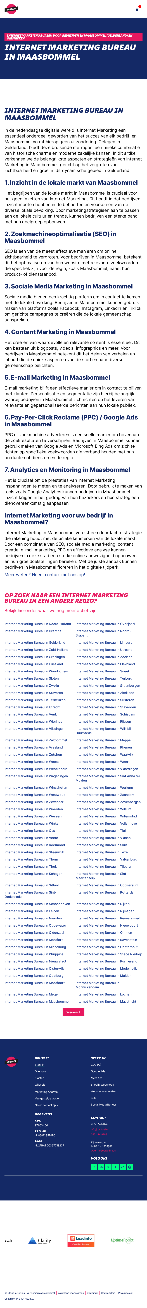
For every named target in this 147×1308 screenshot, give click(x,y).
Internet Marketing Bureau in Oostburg (33, 976)
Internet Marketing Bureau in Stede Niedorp (109, 954)
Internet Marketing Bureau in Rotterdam (106, 892)
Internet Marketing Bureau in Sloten (31, 678)
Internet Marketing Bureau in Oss (29, 831)
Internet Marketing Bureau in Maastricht (106, 1001)
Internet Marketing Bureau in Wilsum (103, 809)
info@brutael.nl (99, 1129)
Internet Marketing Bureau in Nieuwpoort (107, 925)
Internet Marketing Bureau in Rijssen (103, 721)
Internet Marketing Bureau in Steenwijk (34, 852)
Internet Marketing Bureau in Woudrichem (36, 671)
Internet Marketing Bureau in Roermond (34, 845)
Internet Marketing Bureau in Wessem (33, 816)
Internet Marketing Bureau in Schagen (33, 874)
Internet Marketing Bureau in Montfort (33, 940)
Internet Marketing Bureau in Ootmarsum (107, 885)
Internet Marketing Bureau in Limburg (104, 642)
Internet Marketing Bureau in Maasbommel (36, 1001)
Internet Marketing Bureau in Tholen (32, 866)
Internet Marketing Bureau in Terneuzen (34, 700)
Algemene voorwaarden (71, 1292)
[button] (137, 9)
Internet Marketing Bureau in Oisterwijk (34, 968)
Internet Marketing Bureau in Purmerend (106, 961)
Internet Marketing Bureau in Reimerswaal (107, 918)
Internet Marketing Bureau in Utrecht (104, 650)
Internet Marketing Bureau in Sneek (103, 671)
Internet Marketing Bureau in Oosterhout (107, 947)
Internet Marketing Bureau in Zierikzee (105, 693)
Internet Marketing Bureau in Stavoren (33, 693)
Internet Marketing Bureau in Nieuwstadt (35, 961)
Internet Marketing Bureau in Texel (102, 852)
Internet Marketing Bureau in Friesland (33, 664)
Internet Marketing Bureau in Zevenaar (33, 802)
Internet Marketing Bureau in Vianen (103, 838)
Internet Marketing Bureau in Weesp (32, 762)
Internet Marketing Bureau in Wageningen (36, 776)
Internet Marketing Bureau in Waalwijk (104, 754)
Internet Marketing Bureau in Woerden (33, 809)
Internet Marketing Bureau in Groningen (34, 657)
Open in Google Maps (103, 1150)
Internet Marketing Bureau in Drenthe (32, 631)
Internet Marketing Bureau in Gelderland (34, 642)
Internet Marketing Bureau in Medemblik (106, 968)
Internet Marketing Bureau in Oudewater (35, 925)
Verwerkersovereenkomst (41, 1292)
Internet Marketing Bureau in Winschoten (35, 787)
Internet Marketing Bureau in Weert (103, 762)
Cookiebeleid (108, 1292)
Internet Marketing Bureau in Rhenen (104, 747)
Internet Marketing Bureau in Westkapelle (36, 769)
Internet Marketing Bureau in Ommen (104, 932)
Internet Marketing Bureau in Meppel (103, 740)
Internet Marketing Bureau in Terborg (104, 678)
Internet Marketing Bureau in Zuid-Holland (36, 650)
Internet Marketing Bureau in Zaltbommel (35, 740)
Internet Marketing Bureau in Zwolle (31, 685)
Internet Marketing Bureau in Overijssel (105, 624)
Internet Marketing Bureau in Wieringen (34, 721)
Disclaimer (92, 1292)
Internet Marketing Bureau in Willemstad (106, 816)
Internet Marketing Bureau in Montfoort (34, 983)
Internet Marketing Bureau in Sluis (101, 845)
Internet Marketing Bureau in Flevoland (105, 664)
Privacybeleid (125, 1292)
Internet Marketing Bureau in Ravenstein (106, 940)
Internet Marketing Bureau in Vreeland (33, 747)
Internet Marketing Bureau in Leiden (31, 911)
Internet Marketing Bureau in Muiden (103, 976)
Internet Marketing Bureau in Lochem (104, 994)
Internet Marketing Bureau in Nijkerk (103, 904)
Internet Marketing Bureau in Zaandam (105, 795)
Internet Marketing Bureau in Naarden (33, 918)
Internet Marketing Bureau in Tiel (100, 831)
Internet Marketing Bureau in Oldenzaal (34, 932)
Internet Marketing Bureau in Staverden (106, 707)
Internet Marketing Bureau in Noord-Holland (37, 624)
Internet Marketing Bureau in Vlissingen (34, 729)
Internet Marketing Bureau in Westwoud (34, 795)
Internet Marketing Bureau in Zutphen (33, 754)
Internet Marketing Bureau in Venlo (31, 714)
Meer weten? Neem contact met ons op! (44, 574)
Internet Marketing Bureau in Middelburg (35, 947)
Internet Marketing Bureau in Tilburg (103, 866)
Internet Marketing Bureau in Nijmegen (105, 911)
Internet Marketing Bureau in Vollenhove (106, 823)
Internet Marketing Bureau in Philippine (33, 954)
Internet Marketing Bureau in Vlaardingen (107, 769)
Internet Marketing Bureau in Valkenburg (106, 859)
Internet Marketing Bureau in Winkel (31, 823)
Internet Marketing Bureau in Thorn (31, 859)
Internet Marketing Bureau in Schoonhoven (37, 904)
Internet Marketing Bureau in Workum (104, 787)
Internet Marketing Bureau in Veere (31, 838)
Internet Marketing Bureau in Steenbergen (108, 685)
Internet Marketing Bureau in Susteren (105, 700)
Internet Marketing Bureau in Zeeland (104, 657)
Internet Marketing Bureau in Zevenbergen (108, 802)
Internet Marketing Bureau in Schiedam (105, 714)
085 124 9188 (99, 1134)
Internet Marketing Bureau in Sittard (31, 885)
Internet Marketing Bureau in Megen (32, 994)
